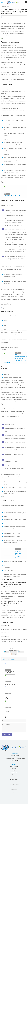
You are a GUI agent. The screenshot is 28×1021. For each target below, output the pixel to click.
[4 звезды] (11, 648)
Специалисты (14, 768)
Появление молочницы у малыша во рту (10, 672)
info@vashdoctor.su (15, 755)
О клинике (14, 764)
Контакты (14, 774)
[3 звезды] (10, 648)
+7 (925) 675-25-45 (15, 751)
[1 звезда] (8, 648)
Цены (14, 770)
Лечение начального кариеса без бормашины (10, 683)
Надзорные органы (14, 789)
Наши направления (14, 766)
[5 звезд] (12, 648)
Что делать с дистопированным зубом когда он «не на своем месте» (10, 696)
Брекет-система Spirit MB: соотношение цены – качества (9, 710)
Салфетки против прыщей (12, 195)
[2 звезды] (9, 648)
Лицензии (14, 786)
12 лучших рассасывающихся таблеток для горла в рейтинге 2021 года (15, 358)
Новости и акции (14, 772)
